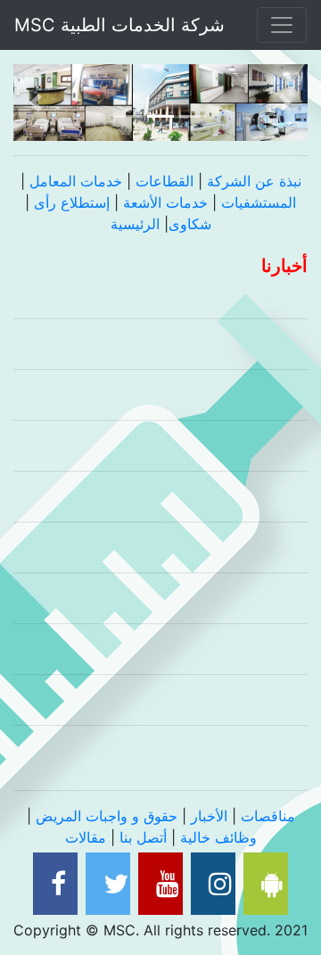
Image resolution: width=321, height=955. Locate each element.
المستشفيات (258, 202)
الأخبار (209, 816)
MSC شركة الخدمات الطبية (124, 25)
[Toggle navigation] (282, 25)
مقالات (85, 837)
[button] (35, 102)
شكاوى (190, 224)
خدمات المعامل (75, 181)
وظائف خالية (218, 837)
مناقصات (268, 816)
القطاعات (164, 181)
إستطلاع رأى (74, 202)
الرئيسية (135, 224)
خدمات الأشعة (165, 202)
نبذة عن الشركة (254, 181)
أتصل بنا (143, 837)
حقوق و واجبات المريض (106, 816)
